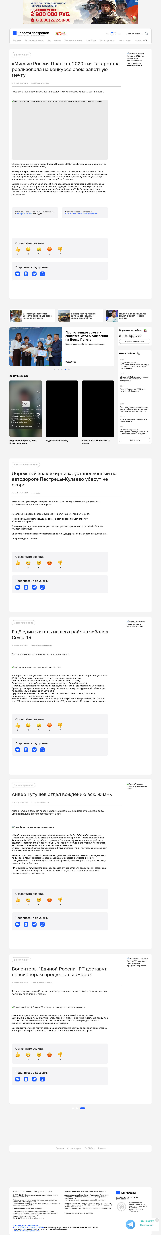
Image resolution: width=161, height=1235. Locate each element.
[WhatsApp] (42, 273)
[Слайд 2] (58, 369)
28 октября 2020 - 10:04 (20, 802)
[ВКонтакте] (17, 273)
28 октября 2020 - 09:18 (20, 982)
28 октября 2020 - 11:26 (20, 493)
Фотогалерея (54, 40)
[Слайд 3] (61, 369)
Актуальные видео (34, 40)
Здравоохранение (23, 622)
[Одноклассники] (26, 273)
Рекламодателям (74, 40)
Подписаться (146, 1225)
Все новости (135, 440)
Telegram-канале (25, 213)
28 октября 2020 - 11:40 (20, 83)
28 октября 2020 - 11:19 (20, 645)
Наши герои (124, 40)
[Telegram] (34, 273)
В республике (21, 54)
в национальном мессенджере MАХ (82, 213)
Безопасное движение (25, 464)
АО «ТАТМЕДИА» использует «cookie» (28, 1227)
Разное (102, 1148)
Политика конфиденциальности (26, 1231)
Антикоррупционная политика (25, 1226)
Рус (107, 34)
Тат (119, 34)
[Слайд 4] (65, 369)
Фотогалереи (74, 1148)
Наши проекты (107, 40)
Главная (17, 40)
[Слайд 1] (54, 369)
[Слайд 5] (69, 369)
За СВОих (91, 40)
